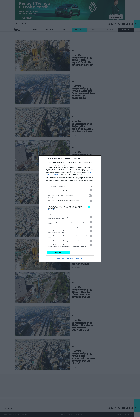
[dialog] (70, 208)
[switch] (90, 190)
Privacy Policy (79, 258)
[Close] (98, 158)
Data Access (70, 258)
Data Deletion (60, 258)
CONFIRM (58, 252)
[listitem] (70, 186)
